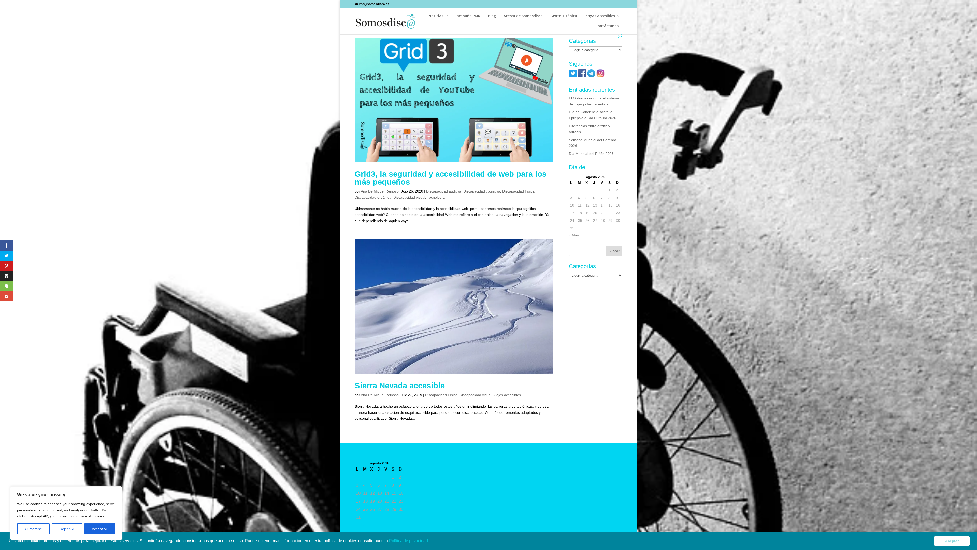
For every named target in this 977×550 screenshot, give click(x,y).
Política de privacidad (409, 541)
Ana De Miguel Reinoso (380, 191)
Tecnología (436, 197)
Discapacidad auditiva (443, 191)
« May (574, 235)
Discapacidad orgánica (373, 197)
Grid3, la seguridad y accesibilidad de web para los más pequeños (451, 178)
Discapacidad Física (518, 191)
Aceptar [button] (952, 541)
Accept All (99, 529)
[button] (429, 541)
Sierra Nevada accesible (400, 385)
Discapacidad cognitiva (481, 191)
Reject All (67, 529)
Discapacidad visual (409, 197)
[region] (66, 513)
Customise (33, 529)
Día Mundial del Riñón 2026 (591, 154)
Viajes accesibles (507, 395)
